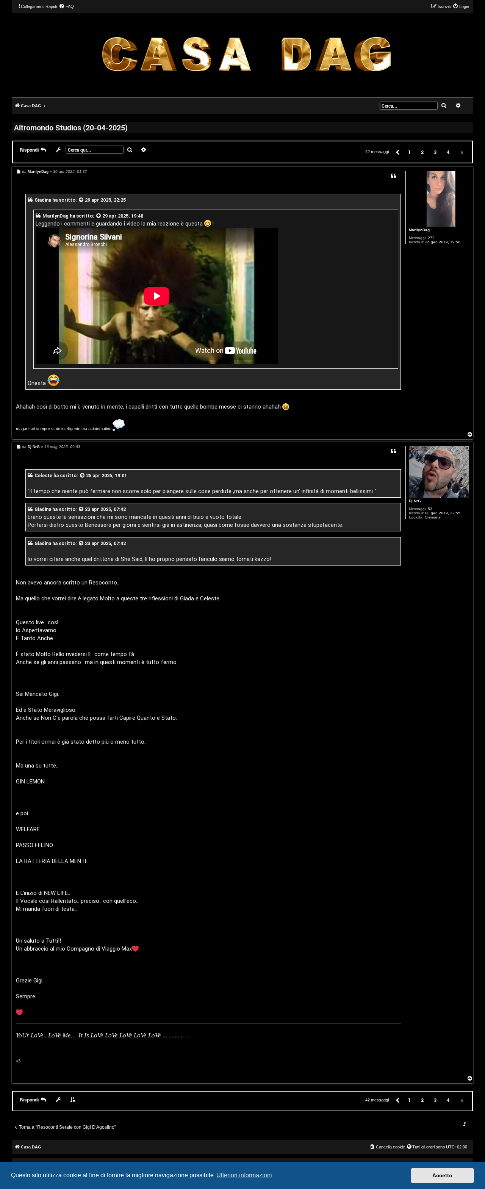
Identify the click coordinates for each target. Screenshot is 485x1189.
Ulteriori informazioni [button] (244, 1175)
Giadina (42, 200)
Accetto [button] (442, 1175)
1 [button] (409, 152)
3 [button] (435, 152)
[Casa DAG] (246, 54)
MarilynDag (419, 230)
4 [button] (448, 152)
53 (430, 509)
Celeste (43, 475)
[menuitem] (66, 6)
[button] (397, 151)
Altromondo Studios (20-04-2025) (71, 127)
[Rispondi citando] (393, 176)
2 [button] (422, 152)
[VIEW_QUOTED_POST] (81, 200)
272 (431, 238)
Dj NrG (415, 501)
